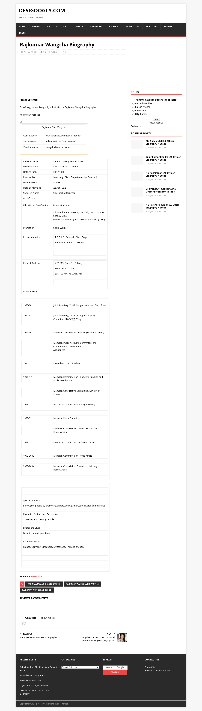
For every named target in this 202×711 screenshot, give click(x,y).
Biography (44, 107)
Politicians (55, 52)
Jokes (22, 33)
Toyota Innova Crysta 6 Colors (34, 685)
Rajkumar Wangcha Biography (44, 584)
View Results (156, 122)
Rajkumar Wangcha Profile (36, 590)
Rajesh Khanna (142, 106)
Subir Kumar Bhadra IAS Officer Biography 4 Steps (163, 158)
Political (62, 26)
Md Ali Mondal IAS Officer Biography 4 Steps (160, 142)
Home (22, 26)
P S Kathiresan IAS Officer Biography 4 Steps (160, 174)
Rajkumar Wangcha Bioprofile (82, 584)
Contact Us (150, 667)
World (168, 26)
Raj (44, 52)
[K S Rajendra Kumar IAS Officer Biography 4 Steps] (137, 211)
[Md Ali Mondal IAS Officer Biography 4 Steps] (137, 147)
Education (96, 26)
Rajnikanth (140, 110)
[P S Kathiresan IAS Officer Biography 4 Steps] (137, 179)
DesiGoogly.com (28, 107)
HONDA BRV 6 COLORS (30, 680)
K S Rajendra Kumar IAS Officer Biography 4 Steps (163, 206)
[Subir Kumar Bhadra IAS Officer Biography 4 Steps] (137, 163)
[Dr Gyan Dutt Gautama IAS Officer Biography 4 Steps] (137, 195)
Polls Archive (137, 126)
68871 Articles (48, 617)
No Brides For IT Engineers (32, 675)
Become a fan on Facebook (158, 670)
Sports (78, 26)
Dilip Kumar (141, 113)
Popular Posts (141, 133)
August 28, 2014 (31, 52)
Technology (131, 26)
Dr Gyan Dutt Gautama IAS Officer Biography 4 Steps (161, 190)
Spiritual (151, 26)
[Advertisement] (77, 65)
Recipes (113, 26)
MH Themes (62, 703)
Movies (36, 26)
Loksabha (36, 576)
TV (48, 26)
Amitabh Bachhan (144, 103)
